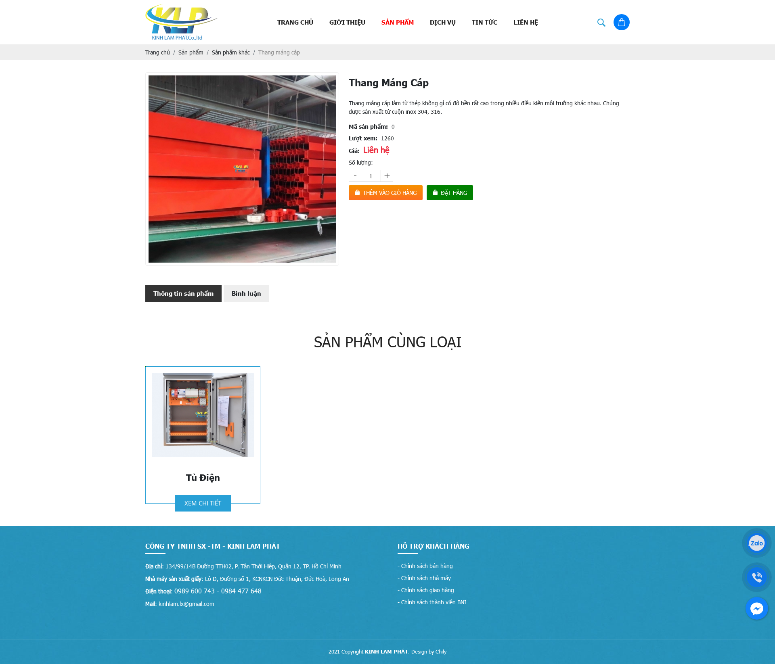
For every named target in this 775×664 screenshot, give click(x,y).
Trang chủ (295, 22)
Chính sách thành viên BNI (433, 602)
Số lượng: (361, 162)
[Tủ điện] (203, 415)
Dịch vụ (443, 22)
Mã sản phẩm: (368, 126)
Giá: (354, 150)
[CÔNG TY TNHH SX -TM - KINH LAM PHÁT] (181, 22)
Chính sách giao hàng (427, 590)
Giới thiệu (347, 22)
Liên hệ (525, 22)
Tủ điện (203, 477)
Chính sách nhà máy (426, 577)
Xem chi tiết (202, 503)
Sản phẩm (397, 22)
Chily (441, 651)
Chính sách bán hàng (427, 565)
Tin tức (484, 22)
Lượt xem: (363, 138)
